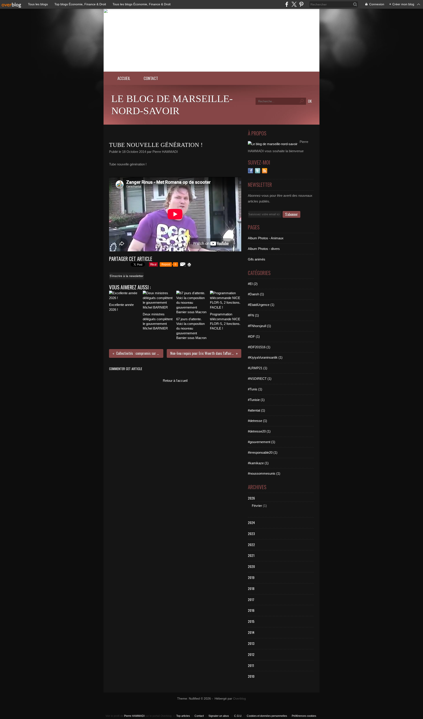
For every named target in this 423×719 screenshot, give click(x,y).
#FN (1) (253, 315)
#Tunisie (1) (256, 400)
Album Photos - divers (264, 249)
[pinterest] (301, 4)
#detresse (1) (257, 421)
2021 (251, 555)
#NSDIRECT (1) (259, 378)
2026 (251, 498)
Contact (151, 78)
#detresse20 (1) (259, 431)
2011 (251, 665)
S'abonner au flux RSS (264, 170)
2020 (251, 566)
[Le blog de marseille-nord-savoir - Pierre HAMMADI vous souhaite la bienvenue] (211, 70)
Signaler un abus (219, 715)
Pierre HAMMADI (134, 715)
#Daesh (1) (256, 294)
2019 (251, 577)
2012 (251, 654)
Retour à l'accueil (175, 380)
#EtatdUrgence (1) (261, 305)
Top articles (183, 715)
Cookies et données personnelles (267, 715)
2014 (251, 632)
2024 (251, 522)
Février (257, 505)
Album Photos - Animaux (266, 238)
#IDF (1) (254, 336)
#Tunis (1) (255, 389)
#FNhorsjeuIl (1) (259, 326)
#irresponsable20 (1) (262, 452)
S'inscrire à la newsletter (126, 276)
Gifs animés (256, 259)
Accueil (123, 78)
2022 (251, 544)
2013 (251, 643)
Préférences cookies (304, 715)
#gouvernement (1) (261, 442)
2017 (251, 599)
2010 (251, 676)
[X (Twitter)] (294, 4)
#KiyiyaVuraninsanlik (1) (265, 357)
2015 (251, 621)
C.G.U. (238, 715)
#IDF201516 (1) (259, 347)
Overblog (239, 698)
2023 (251, 533)
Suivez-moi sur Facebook (250, 170)
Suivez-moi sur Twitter (257, 170)
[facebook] (286, 4)
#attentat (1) (256, 410)
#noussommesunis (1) (264, 473)
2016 (251, 610)
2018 (251, 588)
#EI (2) (253, 284)
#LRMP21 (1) (257, 368)
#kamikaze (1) (258, 463)
